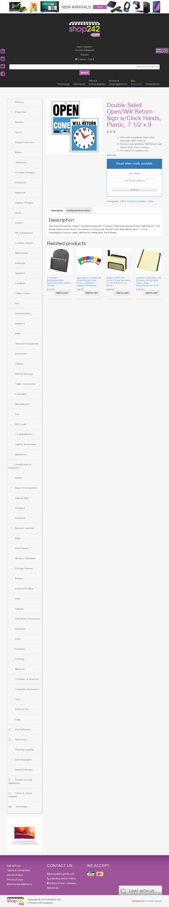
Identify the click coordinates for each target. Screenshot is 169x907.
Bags (17, 719)
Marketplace (153, 84)
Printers (19, 102)
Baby (17, 538)
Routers (19, 122)
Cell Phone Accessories (27, 619)
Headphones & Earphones (20, 466)
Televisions (21, 162)
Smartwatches (22, 313)
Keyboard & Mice (24, 588)
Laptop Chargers (24, 202)
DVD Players (22, 548)
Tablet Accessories (25, 384)
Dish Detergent (23, 759)
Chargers (20, 508)
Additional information (78, 210)
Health (18, 478)
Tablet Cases (22, 293)
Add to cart (62, 293)
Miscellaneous (22, 404)
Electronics (79, 84)
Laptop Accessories (25, 444)
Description (57, 210)
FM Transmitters (24, 233)
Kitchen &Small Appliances (118, 82)
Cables (18, 223)
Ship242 (84, 55)
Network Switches (24, 528)
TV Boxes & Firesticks (27, 679)
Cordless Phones (24, 243)
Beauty (19, 578)
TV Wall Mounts (23, 434)
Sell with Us (13, 865)
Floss (18, 598)
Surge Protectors (24, 142)
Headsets (20, 629)
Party (18, 639)
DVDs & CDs (22, 709)
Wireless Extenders (25, 558)
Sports (18, 132)
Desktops (20, 263)
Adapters (20, 323)
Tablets (19, 364)
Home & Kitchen (24, 770)
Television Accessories (27, 343)
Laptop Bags (22, 498)
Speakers (20, 273)
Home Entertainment (26, 488)
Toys (17, 699)
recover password (84, 50)
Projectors (20, 112)
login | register (84, 47)
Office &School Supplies (97, 82)
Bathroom (20, 192)
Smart (18, 213)
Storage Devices (24, 568)
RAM (17, 333)
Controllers (21, 394)
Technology (63, 84)
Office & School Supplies (133, 201)
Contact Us (59, 866)
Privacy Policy (15, 879)
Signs (150, 201)
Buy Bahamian (22, 729)
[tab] (57, 211)
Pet (17, 303)
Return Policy (15, 875)
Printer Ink (20, 182)
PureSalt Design (153, 901)
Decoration (21, 353)
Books (18, 152)
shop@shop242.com (62, 874)
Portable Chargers (25, 172)
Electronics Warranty (19, 884)
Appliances (21, 454)
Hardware (20, 518)
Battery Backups (24, 374)
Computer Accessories (27, 689)
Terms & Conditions (18, 870)
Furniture (20, 649)
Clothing (19, 659)
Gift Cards (20, 424)
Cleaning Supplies (24, 749)
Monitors (19, 669)
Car (17, 414)
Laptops (19, 608)
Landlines (20, 283)
